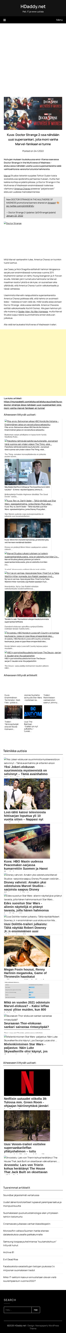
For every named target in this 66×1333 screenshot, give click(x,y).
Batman (28, 724)
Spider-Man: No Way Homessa (33, 311)
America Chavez (22, 188)
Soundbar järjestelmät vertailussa (21, 1195)
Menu (59, 20)
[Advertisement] (33, 58)
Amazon (52, 202)
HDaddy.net (33, 6)
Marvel (7, 175)
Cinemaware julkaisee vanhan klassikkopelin (26, 1223)
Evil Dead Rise (10, 1259)
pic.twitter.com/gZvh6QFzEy (20, 205)
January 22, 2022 (14, 215)
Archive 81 (8, 1252)
